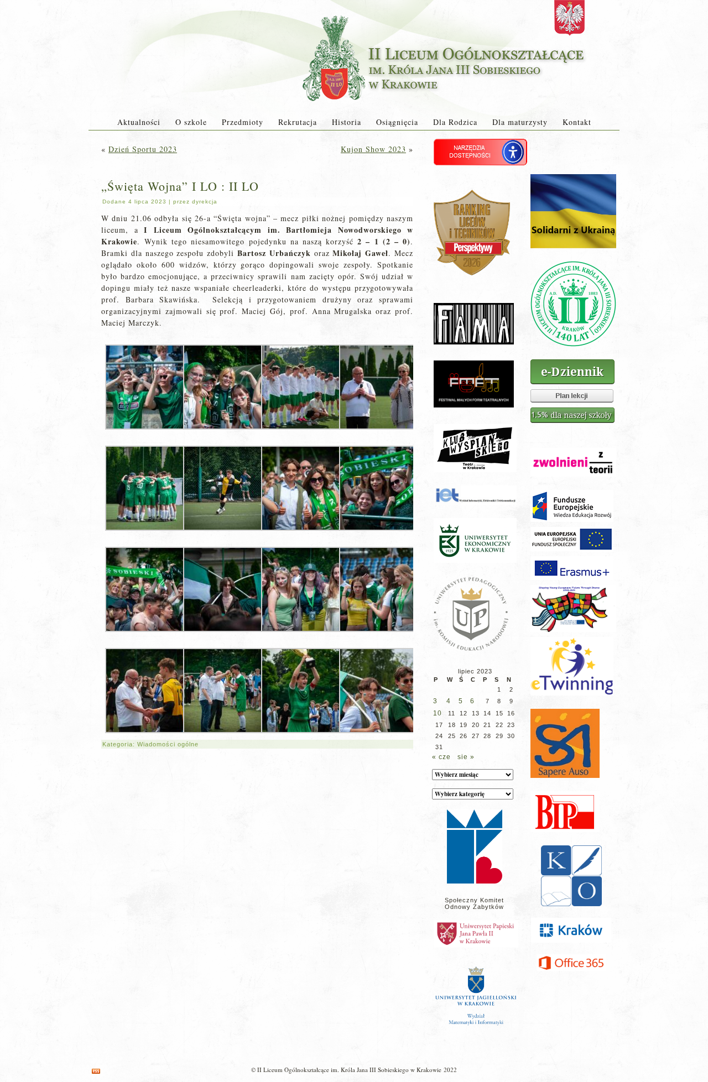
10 (437, 713)
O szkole (191, 122)
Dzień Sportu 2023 (142, 149)
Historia (346, 122)
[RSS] (96, 1071)
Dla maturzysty (520, 122)
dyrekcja (204, 201)
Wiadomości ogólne (168, 744)
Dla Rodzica (455, 122)
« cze (441, 757)
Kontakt (577, 122)
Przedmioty (242, 122)
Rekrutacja (297, 122)
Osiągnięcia (397, 122)
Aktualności (138, 122)
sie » (466, 757)
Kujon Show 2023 (373, 149)
